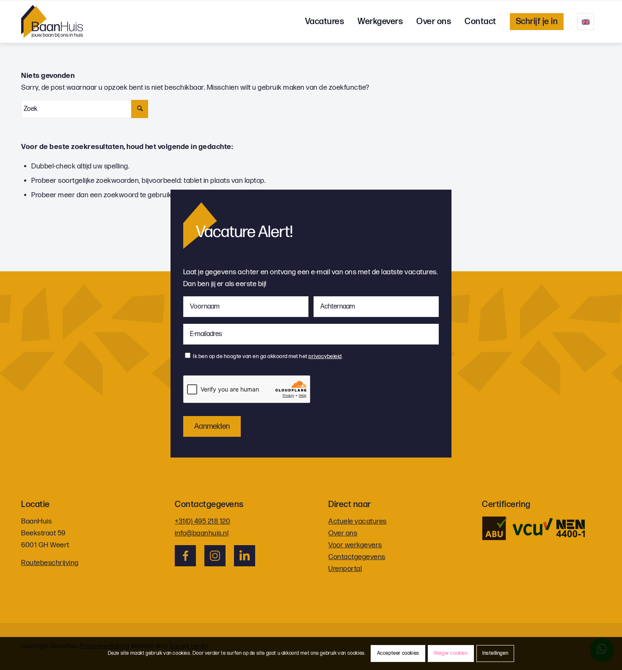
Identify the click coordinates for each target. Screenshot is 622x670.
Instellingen (495, 653)
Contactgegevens (356, 557)
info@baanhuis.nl (201, 533)
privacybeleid (325, 356)
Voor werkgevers (355, 545)
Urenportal (345, 569)
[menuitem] (324, 21)
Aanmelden (212, 426)
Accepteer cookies (398, 653)
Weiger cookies (451, 653)
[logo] (52, 21)
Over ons (342, 533)
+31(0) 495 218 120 (202, 521)
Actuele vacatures (357, 521)
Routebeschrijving (50, 563)
